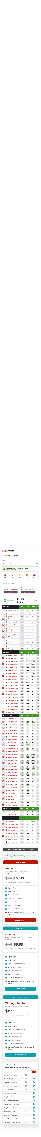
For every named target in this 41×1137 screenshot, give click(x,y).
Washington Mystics (14, 833)
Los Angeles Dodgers (15, 724)
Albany (10, 637)
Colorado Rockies (14, 766)
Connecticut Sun (13, 827)
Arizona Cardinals (14, 703)
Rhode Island (12, 622)
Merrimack (11, 625)
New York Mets (13, 751)
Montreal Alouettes (14, 812)
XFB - (6, 652)
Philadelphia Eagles (14, 700)
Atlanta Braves (13, 769)
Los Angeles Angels (14, 793)
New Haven (12, 631)
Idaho (10, 646)
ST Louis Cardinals (14, 787)
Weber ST (11, 640)
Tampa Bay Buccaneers (16, 679)
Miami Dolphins (13, 664)
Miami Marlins (12, 730)
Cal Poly (10, 649)
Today (4, 564)
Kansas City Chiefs (14, 688)
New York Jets (12, 676)
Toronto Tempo (13, 839)
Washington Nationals (15, 733)
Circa (16, 555)
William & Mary (13, 610)
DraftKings (8, 555)
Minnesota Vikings (14, 709)
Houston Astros (13, 748)
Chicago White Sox (14, 778)
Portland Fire (12, 821)
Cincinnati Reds (13, 718)
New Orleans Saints (14, 691)
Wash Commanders (14, 655)
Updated (30, 564)
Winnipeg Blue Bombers (16, 814)
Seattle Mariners (13, 760)
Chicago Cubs (12, 721)
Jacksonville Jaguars (15, 682)
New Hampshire (13, 634)
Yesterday (21, 564)
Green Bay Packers (14, 706)
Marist (10, 628)
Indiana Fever (12, 830)
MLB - (7, 715)
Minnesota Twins (13, 781)
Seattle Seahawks (14, 685)
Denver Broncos (13, 712)
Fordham (11, 619)
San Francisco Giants (15, 805)
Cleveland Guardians (15, 745)
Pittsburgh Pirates (14, 784)
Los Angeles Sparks (14, 836)
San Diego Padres (14, 736)
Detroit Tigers (12, 727)
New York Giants (13, 673)
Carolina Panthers (14, 670)
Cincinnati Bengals (14, 697)
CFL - (6, 808)
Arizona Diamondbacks (16, 802)
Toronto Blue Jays (14, 763)
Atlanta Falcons (13, 661)
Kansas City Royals (14, 742)
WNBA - (7, 818)
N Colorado (11, 643)
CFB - (6, 607)
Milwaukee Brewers (14, 775)
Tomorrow (12, 564)
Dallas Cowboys (13, 694)
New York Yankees (14, 757)
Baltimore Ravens (14, 658)
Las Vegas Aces (13, 842)
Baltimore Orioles (14, 796)
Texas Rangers (13, 772)
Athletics (11, 799)
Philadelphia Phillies (14, 790)
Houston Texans (13, 667)
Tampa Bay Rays (13, 739)
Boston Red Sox (13, 754)
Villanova (11, 613)
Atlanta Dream (13, 824)
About (5, 561)
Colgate (10, 616)
